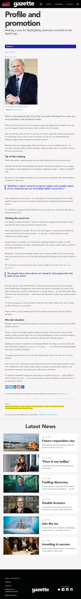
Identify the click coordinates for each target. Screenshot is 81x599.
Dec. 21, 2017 (10, 52)
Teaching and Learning (57, 406)
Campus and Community (12, 406)
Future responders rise (58, 440)
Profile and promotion (22, 18)
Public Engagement (38, 406)
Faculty (22, 406)
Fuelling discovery (55, 482)
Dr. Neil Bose (11, 57)
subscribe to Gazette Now (48, 414)
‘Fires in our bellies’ (56, 461)
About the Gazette (12, 578)
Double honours (53, 503)
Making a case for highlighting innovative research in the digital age (38, 31)
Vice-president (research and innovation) (17, 408)
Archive (8, 582)
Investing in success (56, 544)
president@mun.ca (63, 394)
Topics (7, 404)
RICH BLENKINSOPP (17, 110)
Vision (37, 346)
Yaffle (17, 364)
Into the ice (50, 523)
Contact (8, 586)
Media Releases (11, 595)
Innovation (28, 406)
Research (47, 406)
